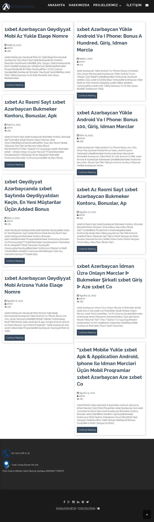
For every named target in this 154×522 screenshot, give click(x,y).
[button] (147, 5)
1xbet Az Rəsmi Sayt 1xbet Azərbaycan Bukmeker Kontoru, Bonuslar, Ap (107, 196)
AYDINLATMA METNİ (66, 508)
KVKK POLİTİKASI (86, 508)
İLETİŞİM (134, 5)
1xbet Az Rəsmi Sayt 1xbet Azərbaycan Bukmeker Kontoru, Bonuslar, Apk (35, 108)
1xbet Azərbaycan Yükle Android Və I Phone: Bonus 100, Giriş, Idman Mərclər (107, 119)
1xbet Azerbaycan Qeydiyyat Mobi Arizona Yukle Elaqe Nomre (38, 285)
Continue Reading (14, 85)
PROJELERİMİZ (105, 5)
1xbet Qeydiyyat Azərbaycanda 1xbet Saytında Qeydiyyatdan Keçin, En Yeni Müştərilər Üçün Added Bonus (33, 195)
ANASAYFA (56, 5)
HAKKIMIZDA (79, 5)
